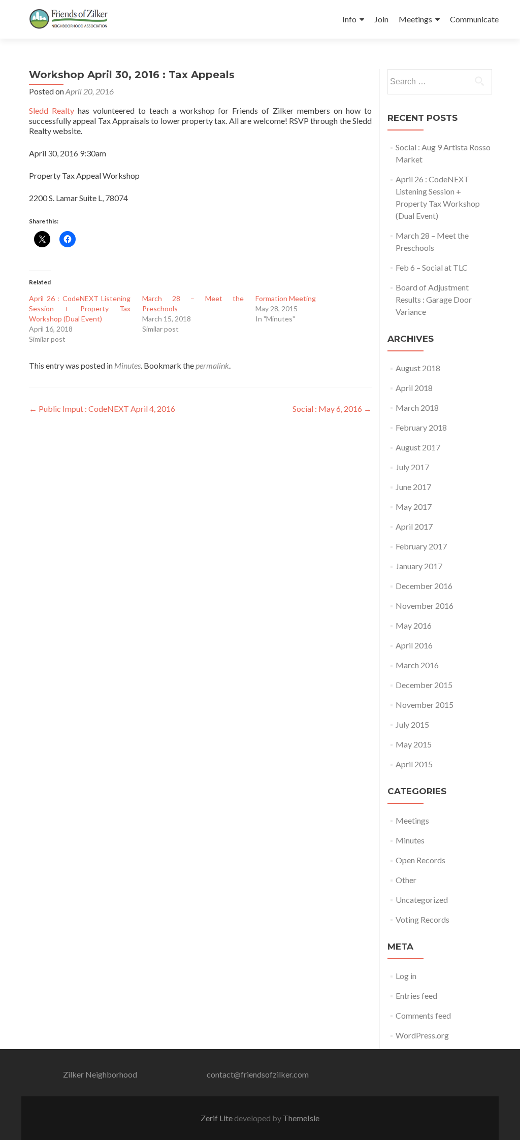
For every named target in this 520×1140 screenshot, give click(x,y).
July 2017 (412, 467)
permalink (212, 365)
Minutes (127, 365)
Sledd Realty (51, 110)
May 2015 (414, 744)
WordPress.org (422, 1035)
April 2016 (414, 645)
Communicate (474, 19)
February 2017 (421, 546)
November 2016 (424, 605)
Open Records (420, 860)
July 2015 (412, 724)
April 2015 (414, 764)
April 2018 (414, 388)
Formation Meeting (285, 298)
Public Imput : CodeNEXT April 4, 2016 (102, 408)
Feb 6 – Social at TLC (432, 267)
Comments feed (423, 1015)
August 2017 (418, 447)
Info (349, 19)
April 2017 (414, 526)
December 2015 (424, 685)
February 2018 (421, 427)
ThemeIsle (301, 1118)
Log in (406, 976)
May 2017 (414, 506)
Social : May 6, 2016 (332, 408)
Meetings (415, 19)
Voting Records (422, 919)
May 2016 (414, 625)
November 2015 (424, 704)
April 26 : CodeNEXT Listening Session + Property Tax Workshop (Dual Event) (80, 308)
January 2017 (419, 566)
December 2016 (424, 586)
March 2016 (417, 665)
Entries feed (416, 995)
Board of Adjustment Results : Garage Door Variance (434, 299)
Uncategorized (422, 899)
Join (381, 19)
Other (406, 880)
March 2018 (417, 407)
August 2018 (418, 368)
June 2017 (413, 487)
